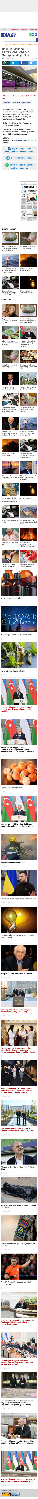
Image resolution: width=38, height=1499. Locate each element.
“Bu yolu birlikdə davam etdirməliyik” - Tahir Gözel (17, 1168)
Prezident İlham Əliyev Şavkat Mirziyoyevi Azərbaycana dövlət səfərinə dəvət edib (18, 1480)
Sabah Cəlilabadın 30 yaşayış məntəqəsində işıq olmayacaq (17, 936)
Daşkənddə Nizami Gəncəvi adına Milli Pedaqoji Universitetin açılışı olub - (17, 1130)
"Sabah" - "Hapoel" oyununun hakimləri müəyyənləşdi (16, 1283)
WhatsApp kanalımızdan (23, 140)
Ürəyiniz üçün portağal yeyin (12, 788)
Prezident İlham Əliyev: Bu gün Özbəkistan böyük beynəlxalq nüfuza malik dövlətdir (18, 1442)
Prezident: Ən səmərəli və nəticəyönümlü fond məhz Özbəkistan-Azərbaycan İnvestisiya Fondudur (17, 1322)
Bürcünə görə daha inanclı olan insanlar (16, 634)
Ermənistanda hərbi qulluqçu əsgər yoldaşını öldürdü (18, 1245)
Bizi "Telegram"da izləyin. (21, 158)
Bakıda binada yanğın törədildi (13, 862)
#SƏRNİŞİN (26, 103)
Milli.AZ (8, 35)
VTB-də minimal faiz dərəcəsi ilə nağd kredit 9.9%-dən (19, 97)
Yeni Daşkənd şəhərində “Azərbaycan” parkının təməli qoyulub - (16, 1011)
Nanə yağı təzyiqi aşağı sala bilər (13, 671)
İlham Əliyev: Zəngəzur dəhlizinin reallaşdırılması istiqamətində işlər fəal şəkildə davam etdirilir (17, 1362)
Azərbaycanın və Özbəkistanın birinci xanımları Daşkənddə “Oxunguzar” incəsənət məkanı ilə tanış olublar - (18, 1050)
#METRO (16, 103)
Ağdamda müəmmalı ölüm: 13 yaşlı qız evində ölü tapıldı (18, 1206)
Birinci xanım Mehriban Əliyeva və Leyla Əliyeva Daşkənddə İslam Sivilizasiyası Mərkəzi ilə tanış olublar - (17, 1090)
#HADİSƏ (6, 103)
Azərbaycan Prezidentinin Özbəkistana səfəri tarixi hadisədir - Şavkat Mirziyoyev (17, 825)
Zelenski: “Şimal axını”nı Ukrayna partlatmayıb (18, 899)
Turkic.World (33, 29)
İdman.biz (24, 29)
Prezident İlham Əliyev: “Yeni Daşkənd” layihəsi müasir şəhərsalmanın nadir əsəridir (17, 709)
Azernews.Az (15, 29)
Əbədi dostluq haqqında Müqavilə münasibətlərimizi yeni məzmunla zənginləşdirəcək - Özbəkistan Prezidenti (17, 749)
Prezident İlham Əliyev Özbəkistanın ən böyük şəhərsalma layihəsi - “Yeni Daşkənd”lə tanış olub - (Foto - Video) (17, 1403)
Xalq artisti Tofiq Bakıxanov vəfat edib (16, 973)
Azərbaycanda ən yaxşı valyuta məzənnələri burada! (23, 44)
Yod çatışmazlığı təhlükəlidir (11, 598)
